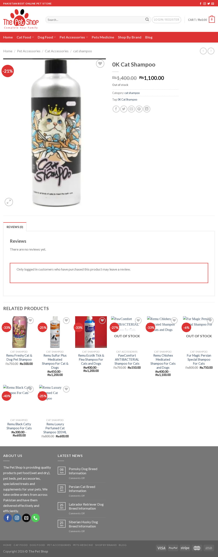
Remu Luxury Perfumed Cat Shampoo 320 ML (55, 428)
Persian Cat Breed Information (82, 489)
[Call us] (35, 518)
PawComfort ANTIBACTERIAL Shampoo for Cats (127, 359)
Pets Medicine (103, 37)
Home (8, 37)
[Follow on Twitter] (208, 3)
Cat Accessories (57, 51)
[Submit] (147, 19)
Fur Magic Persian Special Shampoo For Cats (199, 359)
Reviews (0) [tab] (15, 227)
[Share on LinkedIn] (146, 109)
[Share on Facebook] (116, 109)
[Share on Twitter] (123, 109)
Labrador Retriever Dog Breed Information (86, 506)
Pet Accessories (72, 37)
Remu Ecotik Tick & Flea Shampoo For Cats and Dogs (91, 359)
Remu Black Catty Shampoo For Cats (19, 426)
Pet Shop (16, 467)
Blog (148, 37)
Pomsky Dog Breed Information (83, 471)
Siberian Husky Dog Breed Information (83, 524)
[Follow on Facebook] (200, 3)
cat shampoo (82, 51)
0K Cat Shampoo (127, 99)
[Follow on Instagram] (204, 3)
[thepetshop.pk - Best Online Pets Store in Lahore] (21, 19)
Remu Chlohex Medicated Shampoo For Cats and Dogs (163, 361)
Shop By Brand (129, 37)
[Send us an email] (212, 3)
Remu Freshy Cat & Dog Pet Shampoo (19, 357)
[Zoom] (9, 202)
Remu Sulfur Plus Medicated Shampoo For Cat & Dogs (55, 361)
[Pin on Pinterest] (139, 109)
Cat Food (24, 37)
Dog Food (45, 37)
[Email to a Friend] (131, 109)
